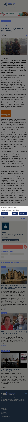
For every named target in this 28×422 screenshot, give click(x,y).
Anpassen (4, 213)
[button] (26, 5)
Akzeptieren (22, 213)
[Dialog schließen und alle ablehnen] (27, 207)
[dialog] (14, 211)
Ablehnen (15, 213)
